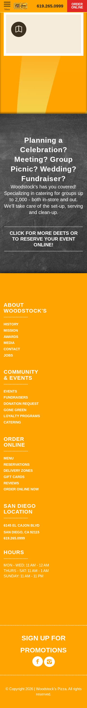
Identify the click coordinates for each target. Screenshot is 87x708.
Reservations (16, 464)
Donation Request (21, 404)
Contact (12, 349)
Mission (11, 330)
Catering (12, 422)
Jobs (8, 355)
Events (10, 391)
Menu (7, 9)
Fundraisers (16, 397)
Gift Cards (14, 477)
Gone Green (15, 410)
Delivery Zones (18, 470)
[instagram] (49, 665)
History (11, 324)
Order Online (77, 5)
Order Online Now (21, 489)
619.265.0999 (50, 6)
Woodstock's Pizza (20, 6)
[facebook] (37, 665)
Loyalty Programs (22, 416)
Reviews (11, 483)
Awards (11, 337)
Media (9, 343)
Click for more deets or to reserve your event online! (44, 238)
